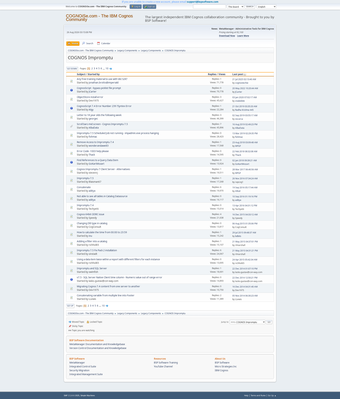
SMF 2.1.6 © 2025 (71, 395)
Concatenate (84, 187)
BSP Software (222, 362)
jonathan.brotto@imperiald (103, 82)
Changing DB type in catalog (92, 223)
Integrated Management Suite (86, 374)
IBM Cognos (221, 370)
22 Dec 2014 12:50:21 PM (244, 277)
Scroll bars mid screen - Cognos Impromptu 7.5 (102, 124)
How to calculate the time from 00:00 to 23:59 (102, 232)
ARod (237, 191)
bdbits (238, 236)
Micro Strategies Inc (226, 366)
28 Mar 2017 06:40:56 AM (245, 169)
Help (246, 395)
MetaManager (77, 362)
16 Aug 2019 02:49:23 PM (244, 124)
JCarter (93, 91)
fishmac (93, 136)
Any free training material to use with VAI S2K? (102, 79)
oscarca (239, 118)
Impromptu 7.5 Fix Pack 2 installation (97, 250)
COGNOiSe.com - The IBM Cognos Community (99, 17)
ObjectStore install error (90, 97)
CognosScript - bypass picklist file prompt (99, 88)
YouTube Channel (163, 366)
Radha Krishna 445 (244, 109)
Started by (94, 74)
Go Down (72, 68)
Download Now (227, 35)
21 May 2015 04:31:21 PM (245, 250)
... (104, 68)
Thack (92, 154)
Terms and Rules (258, 395)
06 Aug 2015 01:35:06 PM (244, 223)
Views (222, 74)
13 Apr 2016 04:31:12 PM (244, 205)
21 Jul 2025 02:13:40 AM (244, 79)
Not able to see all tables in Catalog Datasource (102, 196)
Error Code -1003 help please (93, 151)
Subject (81, 74)
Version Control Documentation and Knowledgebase (97, 348)
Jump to (224, 322)
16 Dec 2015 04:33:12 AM (245, 214)
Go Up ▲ (272, 395)
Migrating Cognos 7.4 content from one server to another (108, 286)
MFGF (238, 145)
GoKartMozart (96, 163)
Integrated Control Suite (82, 366)
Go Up (70, 305)
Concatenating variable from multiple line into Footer (105, 295)
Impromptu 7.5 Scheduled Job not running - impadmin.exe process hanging (118, 133)
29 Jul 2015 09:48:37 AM (244, 232)
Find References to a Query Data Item (97, 160)
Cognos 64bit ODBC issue (90, 214)
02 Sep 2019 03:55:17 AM (244, 115)
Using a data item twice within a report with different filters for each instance (118, 259)
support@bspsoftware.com (202, 1)
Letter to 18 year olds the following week (99, 115)
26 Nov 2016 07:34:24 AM (245, 178)
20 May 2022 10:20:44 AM (245, 88)
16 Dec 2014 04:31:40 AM (245, 286)
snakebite (240, 100)
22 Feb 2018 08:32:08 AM (244, 151)
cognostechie (241, 82)
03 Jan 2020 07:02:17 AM (244, 97)
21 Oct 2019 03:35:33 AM (244, 106)
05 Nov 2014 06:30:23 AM (245, 295)
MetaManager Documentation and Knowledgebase (97, 344)
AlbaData (94, 127)
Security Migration (79, 370)
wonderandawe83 (99, 145)
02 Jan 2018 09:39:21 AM (244, 160)
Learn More (243, 35)
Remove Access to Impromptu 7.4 (95, 142)
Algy (91, 109)
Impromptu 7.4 (85, 205)
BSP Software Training (166, 362)
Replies (212, 74)
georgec (93, 118)
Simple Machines (87, 395)
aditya (92, 190)
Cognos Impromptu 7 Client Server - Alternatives (103, 169)
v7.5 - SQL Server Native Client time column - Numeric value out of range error (119, 277)
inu (90, 235)
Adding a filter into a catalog (92, 241)
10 (107, 68)
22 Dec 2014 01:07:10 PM (244, 268)
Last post (237, 74)
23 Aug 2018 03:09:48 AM (245, 142)
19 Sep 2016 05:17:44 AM (244, 187)
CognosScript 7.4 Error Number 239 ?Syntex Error (104, 106)
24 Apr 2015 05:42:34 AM (244, 259)
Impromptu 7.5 (85, 178)
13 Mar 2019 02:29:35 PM (245, 133)
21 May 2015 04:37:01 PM (245, 241)
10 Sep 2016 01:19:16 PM (244, 196)
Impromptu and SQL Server (92, 268)
